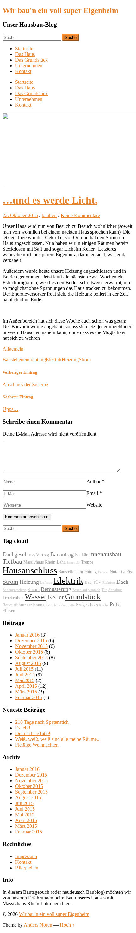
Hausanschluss (30, 570)
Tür (104, 590)
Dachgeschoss (19, 554)
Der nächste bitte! (32, 733)
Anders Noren (38, 925)
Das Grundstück (31, 60)
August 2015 (28, 663)
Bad (88, 582)
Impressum (26, 856)
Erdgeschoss (87, 604)
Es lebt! (22, 727)
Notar (115, 571)
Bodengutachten (14, 590)
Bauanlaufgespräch (86, 590)
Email (92, 493)
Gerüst (127, 571)
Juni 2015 (25, 674)
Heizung (70, 359)
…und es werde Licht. (50, 200)
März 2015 (26, 691)
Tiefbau (12, 561)
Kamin (34, 589)
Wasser (35, 597)
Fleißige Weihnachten (37, 744)
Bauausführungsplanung (24, 605)
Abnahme (115, 590)
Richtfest (108, 582)
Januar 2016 (27, 634)
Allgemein (13, 348)
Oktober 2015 (29, 652)
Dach (122, 582)
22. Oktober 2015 (20, 215)
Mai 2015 (24, 680)
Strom (85, 359)
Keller (56, 597)
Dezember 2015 (31, 640)
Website (94, 505)
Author (93, 481)
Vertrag (42, 554)
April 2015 (26, 686)
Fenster (103, 572)
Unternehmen (28, 65)
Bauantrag (62, 554)
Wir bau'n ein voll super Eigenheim (60, 10)
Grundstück (83, 597)
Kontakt (23, 71)
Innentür (73, 562)
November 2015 (31, 646)
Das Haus (25, 54)
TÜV (97, 582)
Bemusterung (56, 589)
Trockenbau (13, 597)
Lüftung (46, 582)
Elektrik (54, 359)
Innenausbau (105, 554)
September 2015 (31, 657)
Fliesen (9, 610)
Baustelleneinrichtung (24, 359)
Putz (115, 604)
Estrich (51, 605)
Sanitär (81, 554)
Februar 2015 (28, 697)
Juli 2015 (24, 669)
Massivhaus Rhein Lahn (44, 561)
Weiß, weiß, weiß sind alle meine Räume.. (57, 739)
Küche (103, 605)
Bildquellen (26, 867)
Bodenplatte (66, 605)
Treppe (87, 561)
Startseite (24, 48)
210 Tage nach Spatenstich (42, 722)
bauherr (49, 215)
